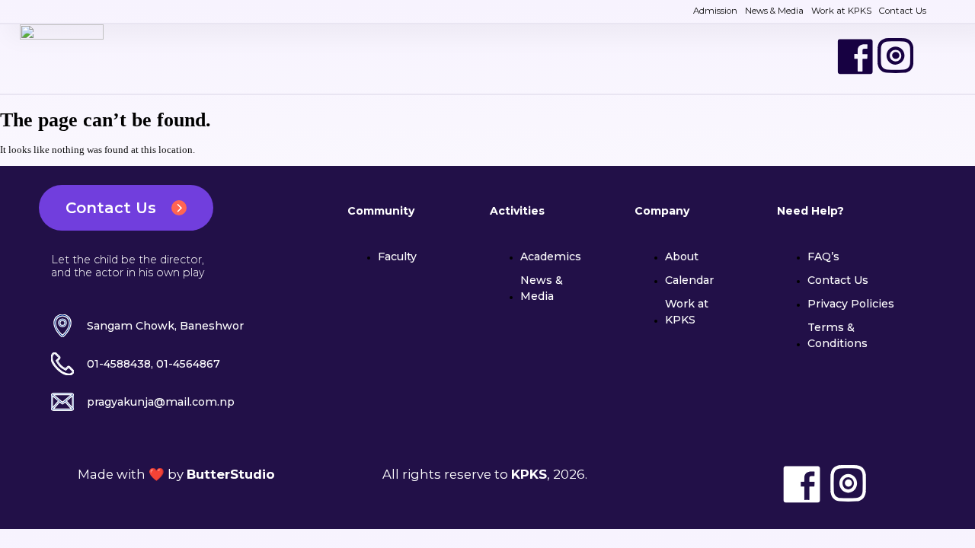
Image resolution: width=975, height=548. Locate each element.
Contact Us (902, 10)
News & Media (774, 10)
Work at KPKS (841, 10)
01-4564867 (188, 364)
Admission (715, 10)
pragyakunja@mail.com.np (161, 402)
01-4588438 (119, 364)
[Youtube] (936, 56)
